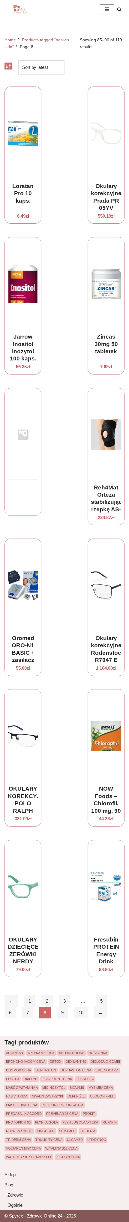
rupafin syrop (19, 1131)
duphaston (45, 1070)
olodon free (102, 1096)
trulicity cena (48, 1139)
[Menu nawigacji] (107, 9)
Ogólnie (15, 1205)
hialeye (30, 1079)
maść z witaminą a (22, 1087)
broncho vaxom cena (25, 1061)
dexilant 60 (76, 1061)
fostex (12, 1079)
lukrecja (85, 1079)
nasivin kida (16, 1096)
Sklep (10, 1174)
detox (55, 1061)
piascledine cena (21, 1105)
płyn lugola (46, 1122)
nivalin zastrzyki (47, 1096)
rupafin (110, 1122)
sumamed (67, 1131)
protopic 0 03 (18, 1122)
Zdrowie (15, 1194)
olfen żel (77, 1096)
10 (81, 1012)
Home (10, 39)
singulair (46, 1131)
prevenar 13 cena (62, 1113)
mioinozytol (53, 1087)
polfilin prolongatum (62, 1105)
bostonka (98, 1053)
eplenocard (107, 1070)
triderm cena (18, 1139)
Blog (8, 1184)
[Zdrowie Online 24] (22, 9)
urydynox (96, 1139)
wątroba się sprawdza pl (29, 1157)
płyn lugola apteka (80, 1122)
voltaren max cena (23, 1148)
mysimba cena (100, 1087)
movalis (77, 1087)
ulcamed (75, 1139)
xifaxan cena (68, 1157)
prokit (89, 1113)
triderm (87, 1131)
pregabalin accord (24, 1113)
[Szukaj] (119, 9)
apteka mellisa (41, 1053)
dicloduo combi (105, 1061)
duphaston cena (76, 1070)
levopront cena (57, 1079)
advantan (14, 1053)
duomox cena (18, 1070)
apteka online (71, 1053)
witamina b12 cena (61, 1148)
